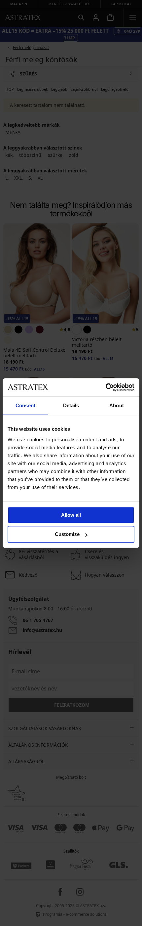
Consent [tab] (25, 405)
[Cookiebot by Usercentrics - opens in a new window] (105, 387)
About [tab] (116, 405)
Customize (67, 534)
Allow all (71, 515)
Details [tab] (71, 405)
